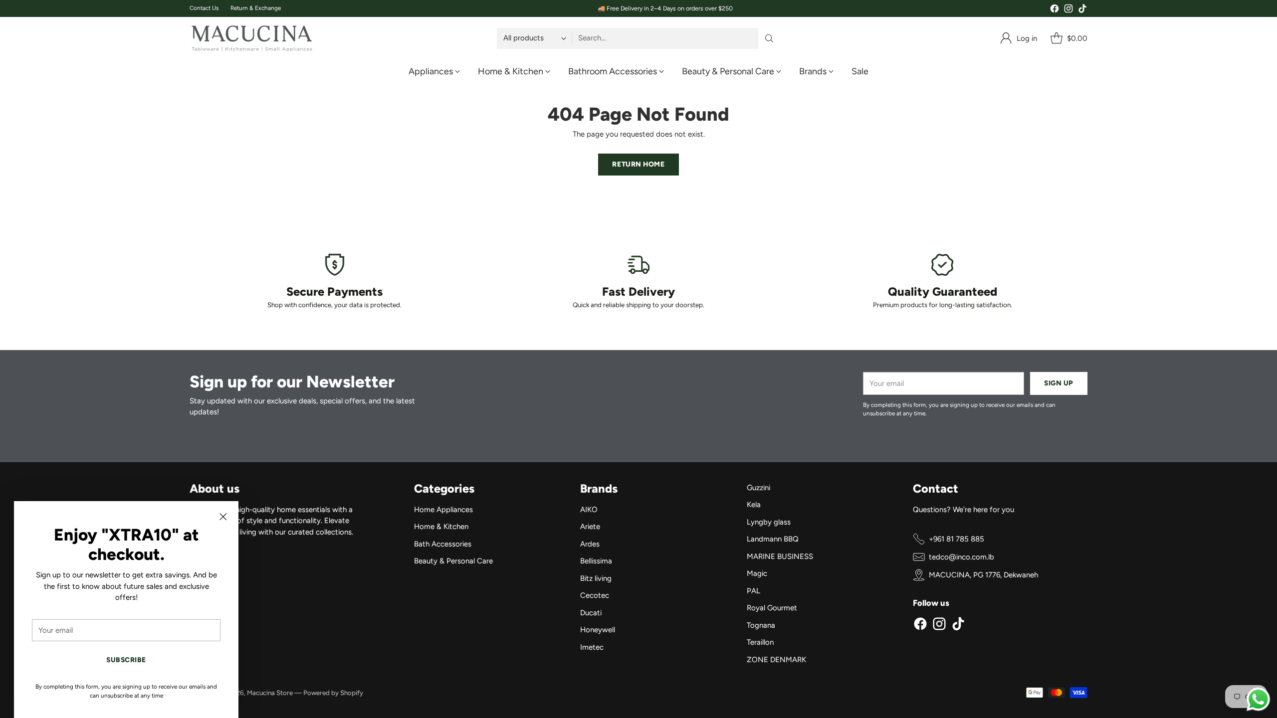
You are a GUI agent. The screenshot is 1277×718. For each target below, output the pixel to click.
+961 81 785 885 (956, 539)
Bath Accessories (442, 543)
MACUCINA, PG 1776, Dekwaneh (983, 574)
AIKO (589, 509)
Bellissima (596, 560)
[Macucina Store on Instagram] (1068, 10)
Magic (757, 573)
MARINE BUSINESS (780, 556)
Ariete (590, 526)
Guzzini (758, 487)
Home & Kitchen (441, 526)
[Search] (769, 38)
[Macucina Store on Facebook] (1055, 10)
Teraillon (760, 642)
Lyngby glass (769, 522)
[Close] (222, 516)
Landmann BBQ (773, 539)
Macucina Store (270, 693)
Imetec (592, 647)
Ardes (590, 543)
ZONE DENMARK (776, 659)
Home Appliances (443, 509)
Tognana (761, 625)
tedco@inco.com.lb (961, 556)
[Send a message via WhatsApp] (1258, 699)
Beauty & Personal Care (453, 560)
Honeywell (597, 629)
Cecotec (594, 595)
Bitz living (596, 578)
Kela (754, 504)
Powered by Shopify (333, 693)
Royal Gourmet (772, 607)
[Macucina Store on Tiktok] (1082, 10)
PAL (753, 590)
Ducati (591, 612)
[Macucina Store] (252, 38)
